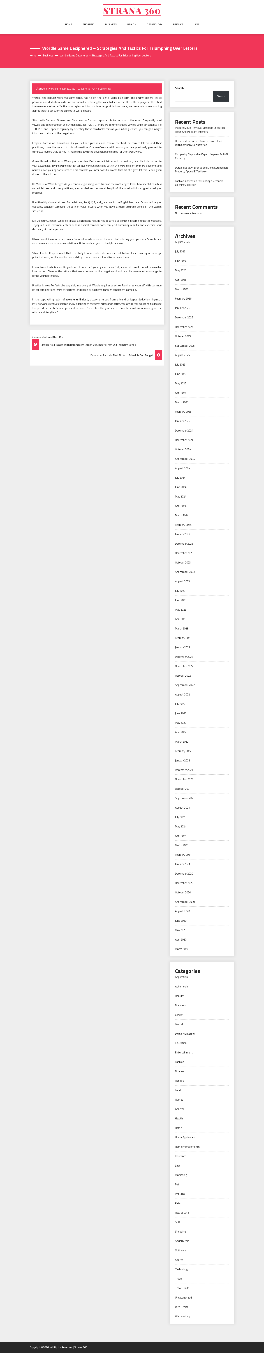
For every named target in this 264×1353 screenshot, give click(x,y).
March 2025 (181, 402)
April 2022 (180, 732)
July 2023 (180, 591)
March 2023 (181, 628)
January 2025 (182, 421)
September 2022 (185, 685)
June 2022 (180, 713)
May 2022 (180, 723)
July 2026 (180, 251)
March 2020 (181, 949)
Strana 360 (132, 10)
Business (111, 24)
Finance (178, 24)
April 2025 (180, 393)
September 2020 (185, 902)
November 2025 (184, 327)
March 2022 (181, 742)
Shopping (88, 24)
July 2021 (180, 817)
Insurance (180, 1156)
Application (181, 977)
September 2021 (185, 798)
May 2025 (180, 383)
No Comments (103, 88)
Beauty (179, 996)
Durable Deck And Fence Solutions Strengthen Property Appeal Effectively (201, 170)
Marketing (181, 1175)
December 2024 (184, 430)
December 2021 (184, 770)
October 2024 (183, 449)
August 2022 (182, 694)
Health (131, 24)
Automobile (182, 986)
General (179, 1109)
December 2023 (184, 544)
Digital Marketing (184, 1034)
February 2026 (183, 298)
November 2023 (184, 553)
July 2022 (180, 704)
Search (179, 88)
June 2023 (180, 600)
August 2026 (182, 242)
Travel (178, 1279)
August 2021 (182, 808)
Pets (178, 1203)
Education (181, 1043)
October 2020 (183, 892)
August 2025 (182, 355)
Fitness (179, 1081)
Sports (179, 1260)
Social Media (182, 1241)
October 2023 (183, 562)
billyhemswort (46, 88)
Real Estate (182, 1213)
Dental (179, 1024)
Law (196, 24)
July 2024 (180, 478)
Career (179, 1015)
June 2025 (180, 374)
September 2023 (185, 572)
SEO (177, 1222)
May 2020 (180, 930)
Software (180, 1250)
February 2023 (183, 638)
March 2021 (181, 845)
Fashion (179, 1062)
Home (68, 24)
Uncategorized (183, 1297)
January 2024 (182, 534)
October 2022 (183, 676)
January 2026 (182, 308)
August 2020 (182, 911)
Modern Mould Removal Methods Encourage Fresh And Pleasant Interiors (200, 130)
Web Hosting (182, 1316)
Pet (177, 1184)
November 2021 (184, 779)
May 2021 (180, 826)
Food (178, 1090)
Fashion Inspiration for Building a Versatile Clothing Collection (199, 183)
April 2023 (180, 619)
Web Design (182, 1307)
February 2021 (183, 855)
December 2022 (184, 657)
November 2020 (184, 883)
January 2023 (182, 647)
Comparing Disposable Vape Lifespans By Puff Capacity (201, 156)
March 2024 (181, 515)
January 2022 (182, 760)
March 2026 (181, 289)
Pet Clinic (180, 1194)
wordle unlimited (77, 299)
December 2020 (184, 873)
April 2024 (180, 506)
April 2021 (180, 836)
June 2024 (180, 487)
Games (179, 1100)
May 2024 (180, 496)
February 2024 (183, 525)
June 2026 (180, 261)
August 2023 (182, 581)
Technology (154, 24)
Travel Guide (182, 1288)
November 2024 (184, 440)
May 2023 (180, 610)
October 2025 (183, 336)
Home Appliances (185, 1137)
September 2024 (185, 459)
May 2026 (180, 270)
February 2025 (183, 412)
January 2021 (182, 864)
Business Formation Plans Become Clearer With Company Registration (199, 143)
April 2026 (180, 280)
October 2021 (183, 789)
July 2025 (180, 364)
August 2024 (182, 468)
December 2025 (184, 317)
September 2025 (185, 346)
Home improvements (187, 1147)
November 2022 (184, 666)
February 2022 (183, 751)
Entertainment (184, 1052)
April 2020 (180, 939)
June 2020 (180, 921)
